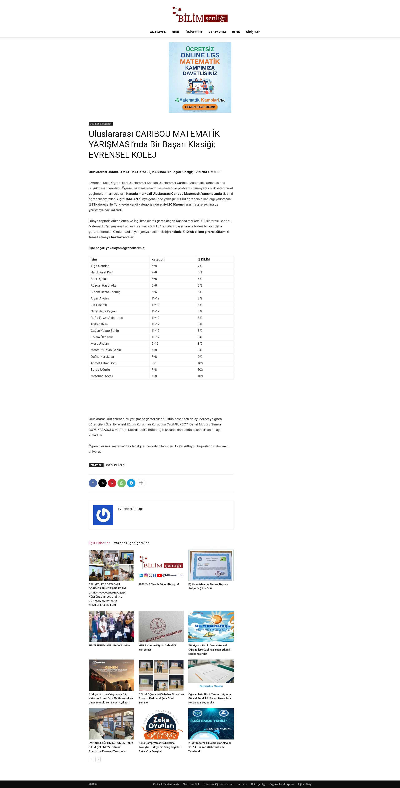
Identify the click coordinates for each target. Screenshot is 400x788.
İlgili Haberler (99, 543)
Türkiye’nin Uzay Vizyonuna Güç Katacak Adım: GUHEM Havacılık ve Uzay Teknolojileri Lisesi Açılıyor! (111, 698)
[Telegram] (131, 483)
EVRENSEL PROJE (130, 509)
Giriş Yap (253, 32)
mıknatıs (242, 784)
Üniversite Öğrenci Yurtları (218, 784)
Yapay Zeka (217, 32)
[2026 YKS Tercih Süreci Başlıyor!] (161, 565)
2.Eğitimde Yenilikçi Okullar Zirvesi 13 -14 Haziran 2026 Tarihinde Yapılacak (209, 747)
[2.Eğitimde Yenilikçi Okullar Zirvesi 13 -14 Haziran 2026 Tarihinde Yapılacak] (211, 723)
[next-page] (98, 759)
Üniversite (194, 32)
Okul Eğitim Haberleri (100, 123)
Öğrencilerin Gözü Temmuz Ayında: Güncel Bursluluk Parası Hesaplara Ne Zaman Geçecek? (209, 698)
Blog (236, 32)
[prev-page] (91, 759)
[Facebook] (93, 483)
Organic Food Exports (281, 784)
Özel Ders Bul (191, 784)
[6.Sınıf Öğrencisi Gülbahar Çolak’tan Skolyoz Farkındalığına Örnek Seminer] (161, 675)
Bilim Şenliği (258, 784)
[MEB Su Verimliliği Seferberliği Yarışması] (161, 626)
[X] (102, 483)
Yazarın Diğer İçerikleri (132, 543)
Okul (176, 32)
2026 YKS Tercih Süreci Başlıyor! (159, 584)
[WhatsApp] (122, 483)
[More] (141, 483)
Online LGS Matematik (166, 784)
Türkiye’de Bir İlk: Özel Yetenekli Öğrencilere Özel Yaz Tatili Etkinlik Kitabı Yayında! (209, 649)
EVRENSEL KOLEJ (115, 465)
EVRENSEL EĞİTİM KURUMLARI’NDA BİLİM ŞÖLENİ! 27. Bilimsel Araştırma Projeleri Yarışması (111, 747)
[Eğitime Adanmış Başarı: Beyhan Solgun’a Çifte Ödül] (211, 565)
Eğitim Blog (304, 784)
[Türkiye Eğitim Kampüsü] (200, 13)
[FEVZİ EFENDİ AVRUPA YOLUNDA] (111, 626)
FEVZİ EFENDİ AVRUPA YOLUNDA (109, 645)
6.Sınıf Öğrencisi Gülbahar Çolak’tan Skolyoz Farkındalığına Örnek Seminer (161, 698)
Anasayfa (158, 32)
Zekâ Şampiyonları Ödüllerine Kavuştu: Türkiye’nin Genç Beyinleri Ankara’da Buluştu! (160, 747)
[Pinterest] (112, 483)
